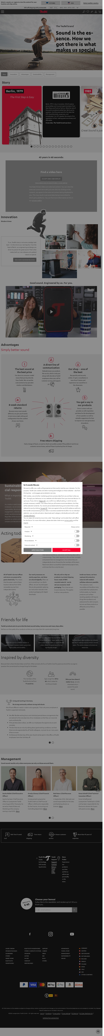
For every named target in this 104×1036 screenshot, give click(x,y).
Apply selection (37, 550)
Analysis (27, 531)
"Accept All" (43, 508)
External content (30, 545)
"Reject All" (42, 501)
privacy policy (69, 520)
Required (27, 527)
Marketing (28, 536)
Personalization (29, 540)
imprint (26, 523)
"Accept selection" (29, 515)
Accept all (66, 550)
